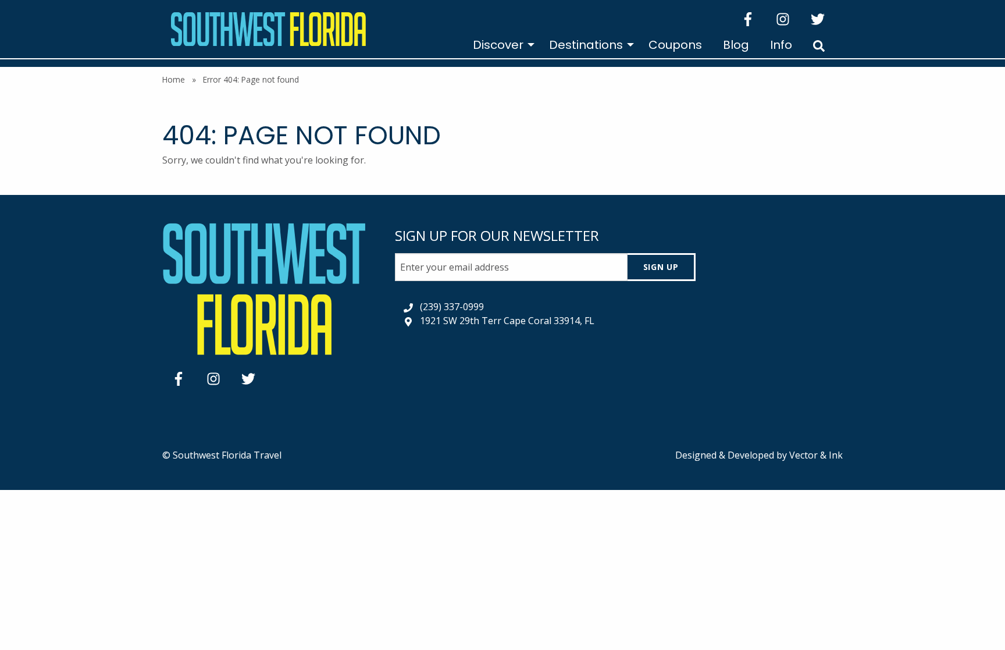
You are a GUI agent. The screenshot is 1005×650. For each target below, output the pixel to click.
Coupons (675, 45)
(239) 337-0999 (452, 306)
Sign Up (661, 266)
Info (781, 45)
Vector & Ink (816, 455)
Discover (498, 45)
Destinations (586, 45)
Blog (736, 45)
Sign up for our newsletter (497, 235)
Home (173, 79)
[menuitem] (500, 45)
